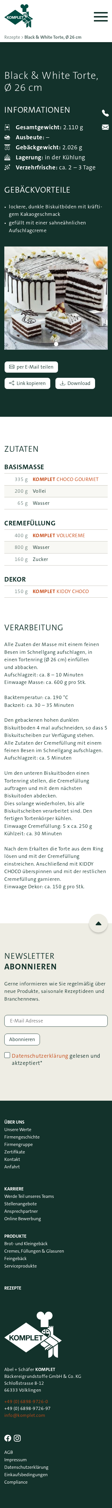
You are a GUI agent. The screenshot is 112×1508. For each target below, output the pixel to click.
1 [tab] (56, 344)
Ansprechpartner (21, 1211)
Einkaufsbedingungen (26, 1475)
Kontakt (12, 1159)
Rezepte (12, 1288)
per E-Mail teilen (35, 367)
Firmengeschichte (22, 1137)
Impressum (15, 1460)
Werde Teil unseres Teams (29, 1196)
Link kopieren (31, 383)
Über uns (14, 1122)
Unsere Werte (17, 1129)
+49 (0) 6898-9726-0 (26, 1402)
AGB (8, 1452)
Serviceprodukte (20, 1266)
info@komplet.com (24, 1415)
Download (78, 383)
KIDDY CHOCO (61, 591)
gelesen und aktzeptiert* (56, 1059)
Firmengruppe (18, 1144)
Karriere (14, 1189)
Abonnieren (22, 1039)
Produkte (15, 1236)
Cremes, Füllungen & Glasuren (34, 1251)
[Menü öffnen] (101, 16)
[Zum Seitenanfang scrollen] (98, 923)
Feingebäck (15, 1258)
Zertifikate (14, 1152)
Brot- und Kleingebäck (26, 1244)
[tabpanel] (56, 298)
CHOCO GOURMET (66, 479)
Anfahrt (12, 1167)
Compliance (16, 1482)
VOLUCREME (59, 535)
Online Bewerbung (22, 1219)
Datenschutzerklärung (40, 1055)
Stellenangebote (20, 1204)
